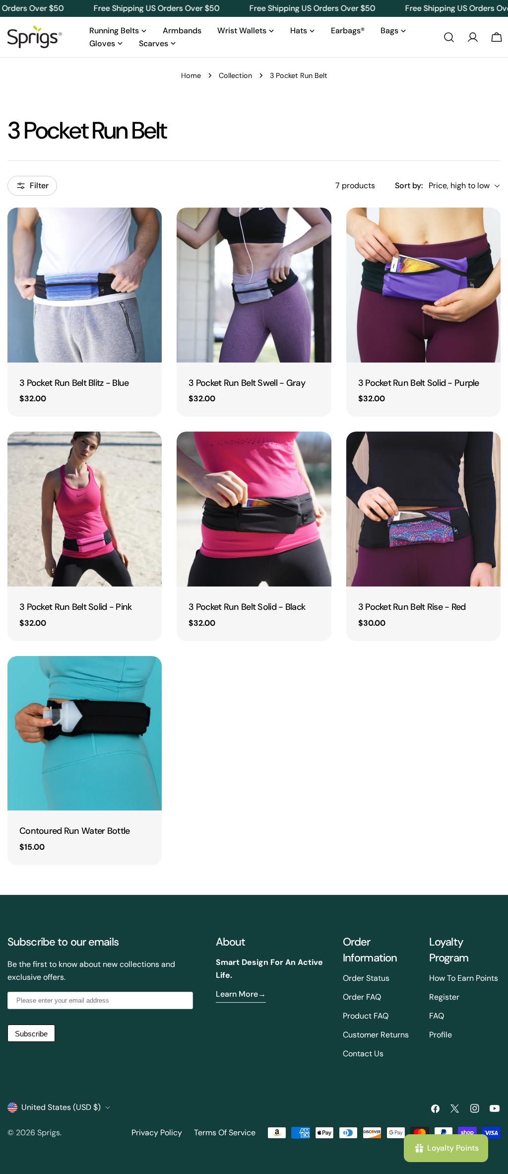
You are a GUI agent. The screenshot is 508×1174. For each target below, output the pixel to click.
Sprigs (48, 1132)
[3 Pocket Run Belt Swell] (254, 285)
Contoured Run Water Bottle (74, 831)
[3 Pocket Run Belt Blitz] (84, 285)
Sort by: (409, 185)
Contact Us (363, 1053)
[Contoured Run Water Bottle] (84, 733)
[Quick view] (147, 229)
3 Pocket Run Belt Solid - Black (247, 607)
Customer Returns (376, 1034)
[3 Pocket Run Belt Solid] (423, 285)
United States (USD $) (61, 1107)
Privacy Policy (156, 1132)
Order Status (366, 978)
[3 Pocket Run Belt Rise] (423, 509)
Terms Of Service (224, 1132)
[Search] (449, 37)
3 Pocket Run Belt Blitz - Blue (74, 383)
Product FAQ (365, 1016)
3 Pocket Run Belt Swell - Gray (247, 383)
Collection (235, 75)
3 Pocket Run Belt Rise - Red (412, 607)
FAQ (436, 1016)
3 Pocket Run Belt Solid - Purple (418, 383)
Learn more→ (241, 994)
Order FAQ (362, 997)
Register (444, 997)
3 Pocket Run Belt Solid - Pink (75, 607)
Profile (440, 1034)
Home (191, 75)
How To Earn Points (463, 978)
